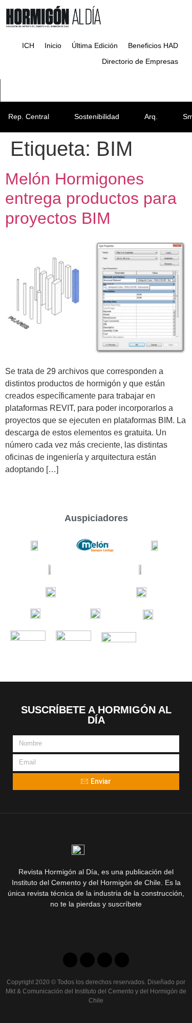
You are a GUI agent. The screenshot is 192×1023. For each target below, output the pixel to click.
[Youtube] (104, 959)
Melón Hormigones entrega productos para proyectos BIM (91, 198)
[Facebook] (70, 959)
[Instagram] (122, 959)
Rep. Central (28, 116)
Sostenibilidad (96, 116)
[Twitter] (87, 959)
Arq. (151, 116)
